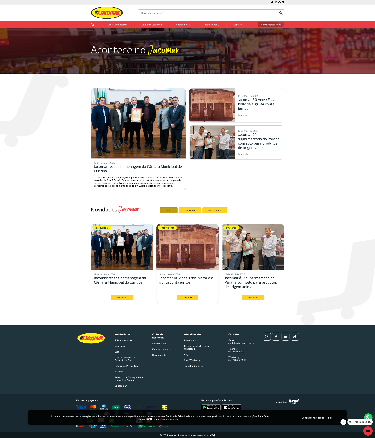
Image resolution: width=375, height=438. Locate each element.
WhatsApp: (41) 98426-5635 (237, 358)
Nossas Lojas (183, 24)
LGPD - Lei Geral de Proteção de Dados (125, 358)
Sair (330, 417)
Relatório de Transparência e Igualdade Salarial (129, 378)
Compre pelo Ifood (271, 24)
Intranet (119, 371)
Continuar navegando (313, 417)
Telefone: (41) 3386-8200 (236, 350)
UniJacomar (121, 385)
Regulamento (159, 354)
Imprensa (190, 210)
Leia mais (243, 114)
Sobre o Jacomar (123, 340)
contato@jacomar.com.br (166, 419)
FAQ (186, 354)
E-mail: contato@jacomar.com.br (241, 341)
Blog (117, 351)
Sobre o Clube (159, 343)
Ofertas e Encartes (118, 24)
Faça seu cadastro (161, 349)
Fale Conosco (191, 340)
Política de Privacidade (127, 365)
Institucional (214, 210)
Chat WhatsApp (192, 360)
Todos (169, 210)
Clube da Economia (152, 24)
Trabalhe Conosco (193, 365)
